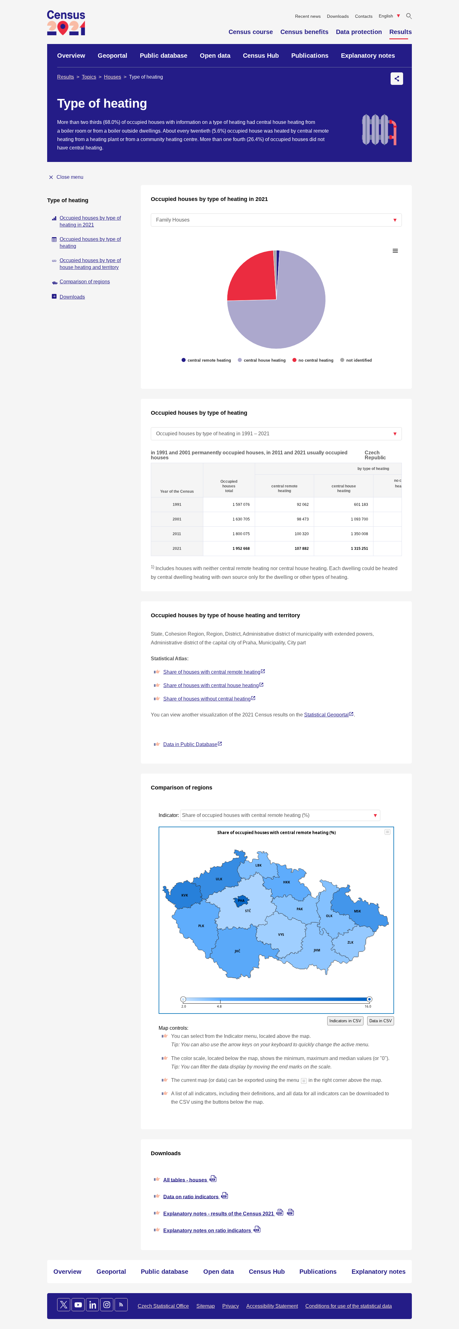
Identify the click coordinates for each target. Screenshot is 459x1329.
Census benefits (304, 31)
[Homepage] (66, 33)
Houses (112, 77)
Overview (71, 55)
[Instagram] (106, 1304)
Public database (163, 55)
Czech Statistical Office (163, 1306)
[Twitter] (63, 1304)
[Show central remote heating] (206, 251)
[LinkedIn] (92, 1304)
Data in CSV (380, 1021)
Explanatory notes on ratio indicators (207, 1230)
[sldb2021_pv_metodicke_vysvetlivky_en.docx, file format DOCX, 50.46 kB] (280, 1214)
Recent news (308, 16)
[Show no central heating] (313, 251)
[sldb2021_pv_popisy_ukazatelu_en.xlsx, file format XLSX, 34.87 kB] (257, 1231)
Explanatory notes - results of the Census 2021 (219, 1213)
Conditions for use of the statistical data (348, 1306)
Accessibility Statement (272, 1306)
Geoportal (112, 55)
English (386, 15)
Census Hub (261, 55)
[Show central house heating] (262, 251)
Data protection (359, 31)
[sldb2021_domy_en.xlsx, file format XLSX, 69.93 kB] (213, 1180)
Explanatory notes (368, 55)
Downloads (338, 16)
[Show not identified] (356, 251)
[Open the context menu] (397, 78)
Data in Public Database (190, 744)
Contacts (364, 16)
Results (400, 31)
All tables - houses (185, 1179)
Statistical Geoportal (326, 714)
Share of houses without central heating (207, 698)
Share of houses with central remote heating (211, 672)
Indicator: (169, 815)
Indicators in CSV (345, 1021)
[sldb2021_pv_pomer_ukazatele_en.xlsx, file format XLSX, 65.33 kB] (224, 1197)
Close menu (70, 177)
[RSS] (121, 1304)
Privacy (230, 1306)
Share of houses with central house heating (211, 685)
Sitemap (205, 1306)
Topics (89, 77)
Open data (215, 55)
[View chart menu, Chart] (395, 247)
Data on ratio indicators (191, 1196)
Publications (309, 55)
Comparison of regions (85, 281)
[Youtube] (78, 1304)
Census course (251, 31)
